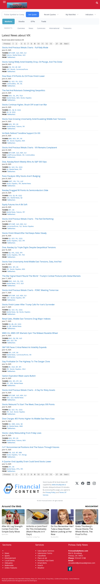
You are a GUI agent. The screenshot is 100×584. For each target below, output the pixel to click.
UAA (8, 198)
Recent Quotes (50, 14)
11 (42, 44)
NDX (21, 53)
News (31, 28)
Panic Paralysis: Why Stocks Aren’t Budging (21, 176)
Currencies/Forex (22, 69)
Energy (24, 455)
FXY (13, 67)
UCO (18, 283)
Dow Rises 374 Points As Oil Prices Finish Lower (23, 76)
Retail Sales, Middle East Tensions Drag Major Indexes (26, 318)
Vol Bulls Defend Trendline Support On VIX (21, 133)
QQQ (20, 81)
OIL (16, 81)
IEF (16, 67)
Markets (8, 21)
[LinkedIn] (88, 488)
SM (22, 424)
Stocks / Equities (25, 98)
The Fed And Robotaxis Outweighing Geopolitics (23, 90)
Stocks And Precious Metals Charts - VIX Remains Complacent (29, 147)
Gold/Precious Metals (13, 155)
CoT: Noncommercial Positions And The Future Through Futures (30, 447)
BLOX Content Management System (17, 580)
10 (38, 44)
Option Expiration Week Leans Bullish (19, 376)
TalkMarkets (11, 57)
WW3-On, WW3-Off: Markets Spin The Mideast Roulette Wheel (30, 333)
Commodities (11, 84)
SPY (10, 210)
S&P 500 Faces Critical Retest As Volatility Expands (24, 347)
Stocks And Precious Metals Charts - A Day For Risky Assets (28, 390)
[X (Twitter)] (77, 488)
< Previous (6, 44)
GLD (17, 53)
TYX (18, 181)
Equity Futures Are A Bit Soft (14, 204)
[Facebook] (82, 488)
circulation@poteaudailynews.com (81, 563)
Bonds (13, 69)
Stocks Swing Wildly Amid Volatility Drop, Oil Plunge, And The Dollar (32, 62)
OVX (21, 281)
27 (57, 44)
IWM (10, 139)
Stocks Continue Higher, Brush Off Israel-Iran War (24, 104)
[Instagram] (94, 488)
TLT (20, 455)
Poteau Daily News (16, 579)
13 (51, 44)
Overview (21, 28)
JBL (13, 324)
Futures (9, 55)
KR (16, 196)
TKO (23, 255)
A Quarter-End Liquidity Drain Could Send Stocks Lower (26, 461)
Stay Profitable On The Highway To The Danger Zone (26, 361)
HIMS (13, 424)
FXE (10, 67)
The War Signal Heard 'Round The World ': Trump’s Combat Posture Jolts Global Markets (41, 276)
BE (9, 367)
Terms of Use (41, 579)
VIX (18, 84)
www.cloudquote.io (59, 485)
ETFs (33, 21)
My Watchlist (71, 14)
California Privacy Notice (61, 579)
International (54, 28)
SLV (25, 53)
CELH (13, 367)
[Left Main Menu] (4, 2)
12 (47, 44)
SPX (17, 96)
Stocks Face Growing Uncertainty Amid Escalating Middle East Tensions (34, 119)
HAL (13, 253)
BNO (10, 281)
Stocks (22, 21)
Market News (17, 55)
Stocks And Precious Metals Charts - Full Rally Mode (25, 47)
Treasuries (67, 28)
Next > (66, 44)
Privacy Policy (51, 492)
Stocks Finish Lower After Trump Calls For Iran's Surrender (28, 304)
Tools (43, 21)
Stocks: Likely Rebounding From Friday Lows (21, 433)
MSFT (10, 181)
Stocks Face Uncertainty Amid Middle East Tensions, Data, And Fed (31, 261)
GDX (10, 381)
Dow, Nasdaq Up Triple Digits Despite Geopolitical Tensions (29, 247)
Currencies (41, 28)
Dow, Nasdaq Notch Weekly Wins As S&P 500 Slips (24, 161)
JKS (16, 324)
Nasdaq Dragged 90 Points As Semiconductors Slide (25, 190)
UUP (8, 69)
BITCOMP (12, 53)
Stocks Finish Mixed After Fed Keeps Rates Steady (24, 233)
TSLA (21, 96)
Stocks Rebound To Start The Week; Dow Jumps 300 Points (28, 404)
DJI (9, 81)
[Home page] (17, 5)
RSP (19, 67)
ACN (10, 196)
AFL (10, 110)
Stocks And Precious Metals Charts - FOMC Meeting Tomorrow (30, 290)
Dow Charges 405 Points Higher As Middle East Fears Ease (28, 418)
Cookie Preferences (74, 579)
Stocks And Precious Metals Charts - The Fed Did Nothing (28, 219)
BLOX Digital (33, 580)
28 (61, 44)
